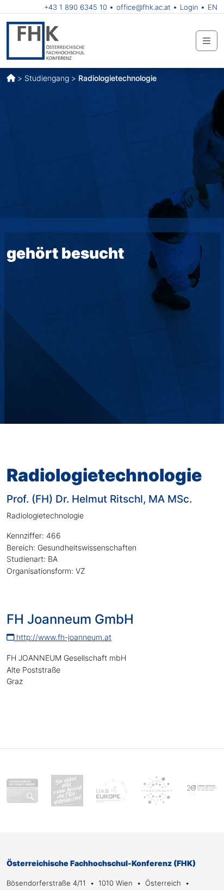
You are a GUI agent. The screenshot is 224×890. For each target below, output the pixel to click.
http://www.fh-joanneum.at (62, 637)
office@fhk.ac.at (143, 7)
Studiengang (46, 78)
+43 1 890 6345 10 (75, 7)
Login (189, 7)
